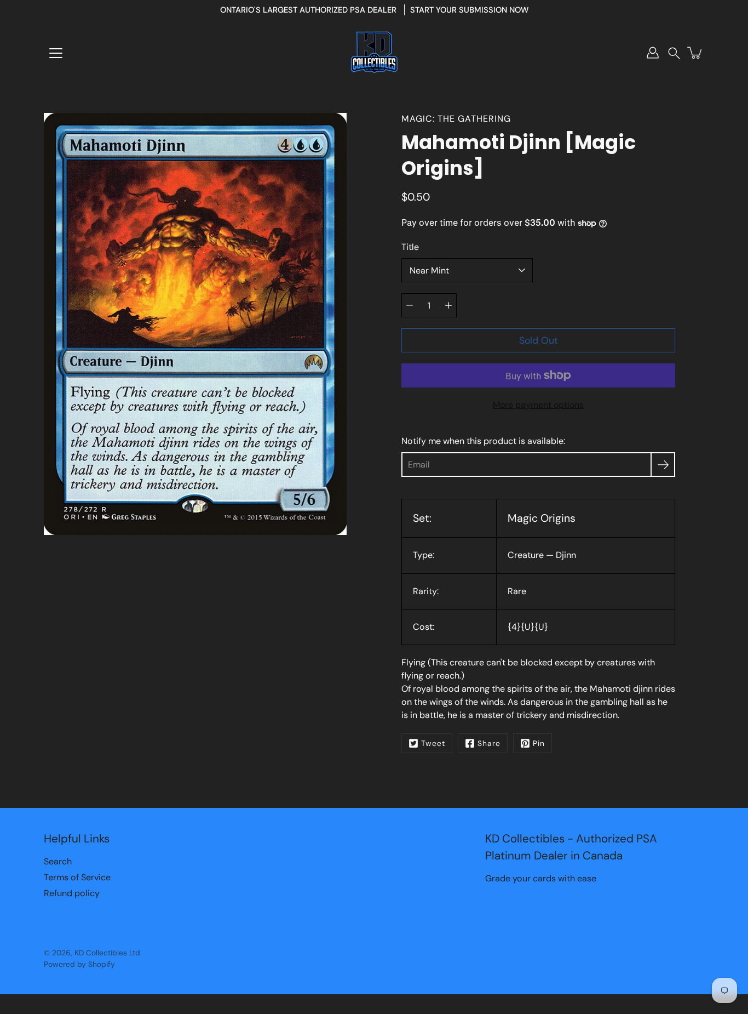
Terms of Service (77, 877)
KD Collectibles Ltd (107, 953)
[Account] (652, 52)
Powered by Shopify (79, 964)
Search (58, 861)
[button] (674, 53)
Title (410, 247)
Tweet (433, 743)
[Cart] (695, 52)
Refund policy (72, 893)
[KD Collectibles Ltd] (374, 52)
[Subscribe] (663, 464)
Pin (539, 743)
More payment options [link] (538, 405)
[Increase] (448, 305)
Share (488, 743)
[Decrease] (409, 305)
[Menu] (56, 53)
